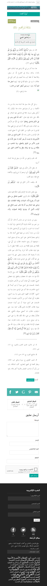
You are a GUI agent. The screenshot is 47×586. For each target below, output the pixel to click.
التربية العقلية (12, 562)
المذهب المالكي (20, 576)
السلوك (21, 569)
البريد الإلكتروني (34, 449)
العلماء (27, 572)
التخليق (25, 562)
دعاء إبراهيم (30, 380)
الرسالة (36, 420)
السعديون (28, 569)
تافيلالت (36, 581)
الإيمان (17, 560)
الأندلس (37, 560)
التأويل (37, 562)
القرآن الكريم (25, 574)
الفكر (11, 572)
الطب (38, 572)
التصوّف (37, 565)
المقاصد (29, 579)
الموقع (37, 458)
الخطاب (27, 567)
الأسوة (10, 557)
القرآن (37, 574)
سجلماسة (27, 581)
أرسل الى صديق (36, 392)
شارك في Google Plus (23, 392)
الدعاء (36, 569)
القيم (38, 577)
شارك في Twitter (17, 392)
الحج (16, 565)
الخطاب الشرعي (16, 566)
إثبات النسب (35, 558)
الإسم (37, 440)
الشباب (14, 569)
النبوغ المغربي (19, 579)
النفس (10, 579)
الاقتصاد (12, 560)
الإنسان (23, 560)
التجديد (31, 562)
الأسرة (17, 557)
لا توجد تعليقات (34, 21)
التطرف (31, 565)
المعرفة (36, 579)
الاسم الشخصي (35, 503)
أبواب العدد (23, 14)
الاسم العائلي (36, 511)
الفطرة (16, 572)
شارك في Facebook (10, 392)
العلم (32, 571)
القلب (13, 574)
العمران (22, 572)
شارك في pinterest (30, 392)
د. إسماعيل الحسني (25, 37)
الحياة (32, 567)
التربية (19, 562)
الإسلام (30, 560)
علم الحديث (19, 582)
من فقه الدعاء (11, 21)
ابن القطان (26, 557)
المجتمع (32, 577)
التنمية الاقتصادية (23, 565)
